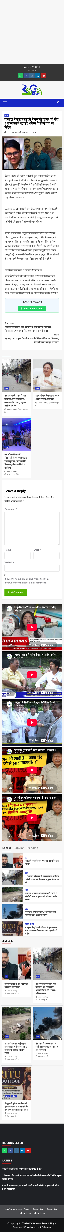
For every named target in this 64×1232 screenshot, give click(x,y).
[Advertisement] (32, 32)
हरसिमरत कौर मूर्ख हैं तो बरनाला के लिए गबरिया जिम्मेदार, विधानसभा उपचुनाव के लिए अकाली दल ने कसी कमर (28, 327)
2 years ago (26, 132)
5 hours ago (10, 1116)
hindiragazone (12, 132)
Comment (10, 509)
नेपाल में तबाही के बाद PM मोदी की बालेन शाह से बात (21, 1168)
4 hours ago (24, 409)
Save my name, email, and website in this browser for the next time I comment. (27, 580)
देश (26, 857)
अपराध (27, 924)
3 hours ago (10, 993)
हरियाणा (32, 924)
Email (37, 549)
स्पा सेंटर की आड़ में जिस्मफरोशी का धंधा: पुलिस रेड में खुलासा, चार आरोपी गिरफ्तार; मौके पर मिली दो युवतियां (15, 461)
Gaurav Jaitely (12, 409)
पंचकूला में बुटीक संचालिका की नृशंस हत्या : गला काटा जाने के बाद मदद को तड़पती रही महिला (41, 930)
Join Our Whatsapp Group (17, 1209)
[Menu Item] (26, 75)
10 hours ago (11, 474)
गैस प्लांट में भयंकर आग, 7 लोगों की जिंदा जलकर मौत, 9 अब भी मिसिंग (47, 1046)
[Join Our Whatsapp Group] (20, 75)
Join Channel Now (33, 308)
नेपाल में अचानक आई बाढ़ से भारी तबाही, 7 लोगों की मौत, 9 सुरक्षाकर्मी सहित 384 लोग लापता (41, 896)
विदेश (26, 890)
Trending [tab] (32, 848)
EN (29, 70)
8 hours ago (55, 403)
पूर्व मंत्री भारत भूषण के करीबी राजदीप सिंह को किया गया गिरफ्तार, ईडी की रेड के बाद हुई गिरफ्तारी (32, 338)
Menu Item (38, 1209)
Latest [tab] (6, 848)
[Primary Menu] (5, 102)
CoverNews (30, 1227)
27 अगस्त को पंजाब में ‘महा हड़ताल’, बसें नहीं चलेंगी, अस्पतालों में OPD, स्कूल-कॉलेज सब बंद (42, 879)
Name (8, 549)
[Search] (58, 102)
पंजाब (6, 115)
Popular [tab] (18, 848)
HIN (34, 70)
